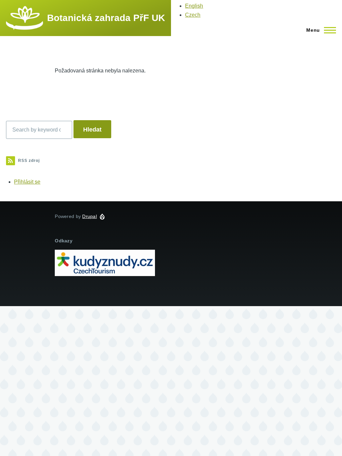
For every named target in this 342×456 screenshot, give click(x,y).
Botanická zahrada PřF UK (106, 18)
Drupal (89, 216)
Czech (192, 15)
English (194, 6)
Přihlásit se (27, 182)
